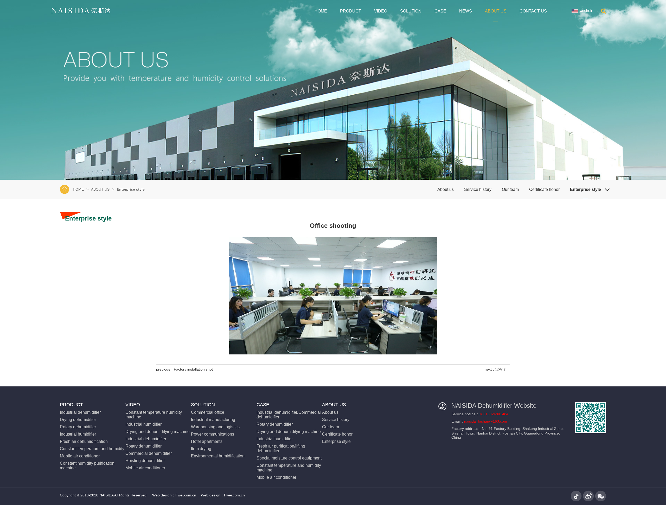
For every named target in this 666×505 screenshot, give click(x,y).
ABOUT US (496, 11)
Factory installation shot (193, 369)
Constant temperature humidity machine (153, 414)
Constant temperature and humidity (92, 448)
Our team (510, 189)
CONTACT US (533, 11)
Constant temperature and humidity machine (289, 467)
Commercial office (207, 412)
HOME (321, 11)
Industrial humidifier (78, 434)
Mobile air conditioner (80, 456)
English (585, 10)
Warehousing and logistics (215, 427)
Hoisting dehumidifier (145, 460)
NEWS (465, 11)
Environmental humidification (218, 456)
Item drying (201, 448)
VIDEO (380, 11)
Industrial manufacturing (213, 419)
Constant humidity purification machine (87, 465)
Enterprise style (131, 189)
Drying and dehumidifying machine (157, 431)
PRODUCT (350, 11)
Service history (477, 189)
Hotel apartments (206, 441)
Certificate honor (544, 189)
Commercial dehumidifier (148, 453)
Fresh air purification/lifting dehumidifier (281, 448)
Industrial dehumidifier (80, 412)
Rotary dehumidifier (78, 427)
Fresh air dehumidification (84, 441)
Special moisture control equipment (289, 458)
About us (445, 189)
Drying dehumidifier (78, 419)
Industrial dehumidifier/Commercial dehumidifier (289, 414)
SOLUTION (410, 11)
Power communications (212, 434)
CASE (440, 11)
